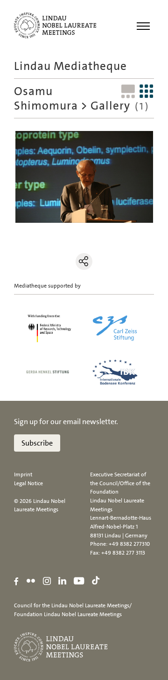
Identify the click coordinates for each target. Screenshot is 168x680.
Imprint (23, 474)
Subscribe (37, 443)
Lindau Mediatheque (70, 66)
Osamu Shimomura (46, 98)
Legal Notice (28, 483)
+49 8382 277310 (129, 544)
